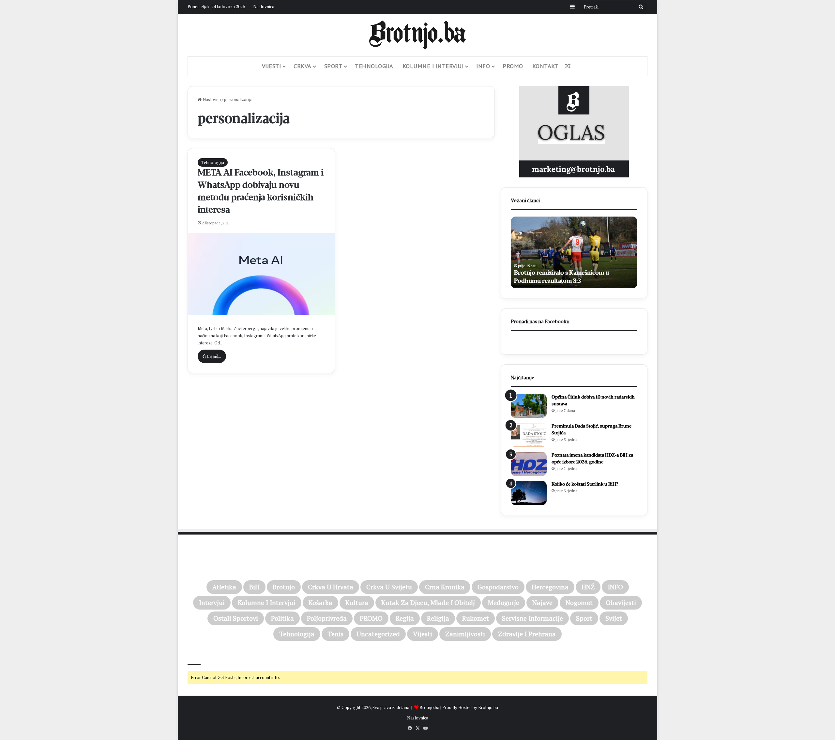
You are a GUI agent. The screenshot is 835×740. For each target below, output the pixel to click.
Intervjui (212, 602)
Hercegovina (550, 586)
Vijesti (271, 66)
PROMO (513, 66)
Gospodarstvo (498, 586)
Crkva (302, 66)
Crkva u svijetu (389, 586)
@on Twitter (202, 655)
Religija (438, 618)
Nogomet (579, 602)
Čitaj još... (212, 356)
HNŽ (588, 586)
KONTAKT (545, 66)
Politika (282, 618)
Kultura (356, 602)
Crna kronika (444, 586)
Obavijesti (621, 602)
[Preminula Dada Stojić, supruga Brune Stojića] (529, 435)
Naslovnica (263, 6)
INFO (615, 586)
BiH (254, 586)
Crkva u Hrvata (330, 586)
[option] (574, 252)
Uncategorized (378, 633)
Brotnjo (284, 586)
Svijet (613, 618)
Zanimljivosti (465, 633)
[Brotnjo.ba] (417, 35)
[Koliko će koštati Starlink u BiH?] (529, 493)
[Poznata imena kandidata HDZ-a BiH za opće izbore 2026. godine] (529, 464)
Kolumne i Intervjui (433, 66)
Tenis (335, 633)
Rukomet (475, 618)
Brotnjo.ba (429, 707)
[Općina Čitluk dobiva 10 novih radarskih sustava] (529, 406)
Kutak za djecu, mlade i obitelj (428, 602)
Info (483, 66)
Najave (542, 602)
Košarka (320, 602)
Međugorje (503, 602)
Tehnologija (374, 66)
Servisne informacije (532, 618)
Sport (333, 66)
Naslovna (211, 99)
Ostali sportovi (235, 618)
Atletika (224, 586)
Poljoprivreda (327, 618)
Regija (405, 618)
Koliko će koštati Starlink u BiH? (585, 484)
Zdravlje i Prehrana (527, 633)
